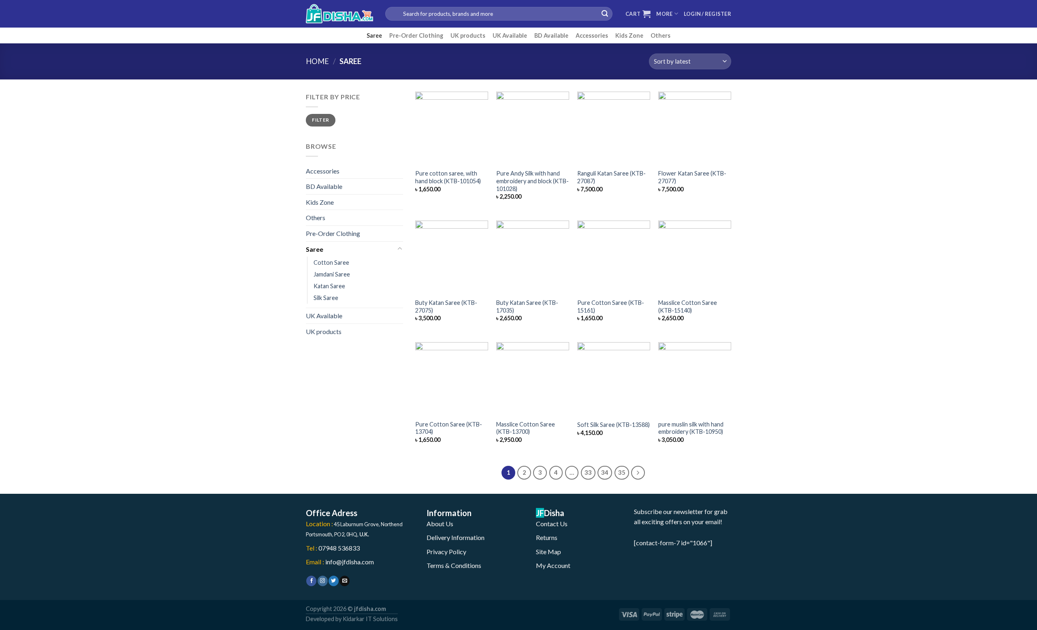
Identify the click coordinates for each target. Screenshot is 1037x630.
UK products (467, 35)
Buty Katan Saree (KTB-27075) (446, 306)
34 (604, 472)
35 (621, 472)
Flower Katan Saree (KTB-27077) (692, 177)
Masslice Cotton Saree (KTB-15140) (687, 306)
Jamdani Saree (332, 274)
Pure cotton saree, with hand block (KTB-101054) (448, 177)
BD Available (551, 35)
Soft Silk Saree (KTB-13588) (613, 424)
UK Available (510, 35)
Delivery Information (455, 537)
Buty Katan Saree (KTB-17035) (527, 306)
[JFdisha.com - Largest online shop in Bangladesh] (339, 14)
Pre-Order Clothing (416, 35)
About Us (440, 523)
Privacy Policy (446, 551)
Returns (546, 537)
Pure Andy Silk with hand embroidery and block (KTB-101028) (532, 181)
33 (588, 472)
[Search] (605, 14)
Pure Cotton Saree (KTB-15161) (610, 306)
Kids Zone (629, 35)
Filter (320, 120)
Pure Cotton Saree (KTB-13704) (448, 428)
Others (660, 35)
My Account (553, 565)
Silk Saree (326, 297)
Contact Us (552, 523)
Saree (374, 35)
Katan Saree (329, 286)
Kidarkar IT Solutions (370, 618)
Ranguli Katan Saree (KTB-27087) (611, 177)
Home (317, 61)
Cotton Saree (331, 262)
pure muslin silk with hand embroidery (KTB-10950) (690, 428)
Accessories (592, 35)
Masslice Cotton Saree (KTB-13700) (525, 428)
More (664, 14)
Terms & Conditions (454, 565)
